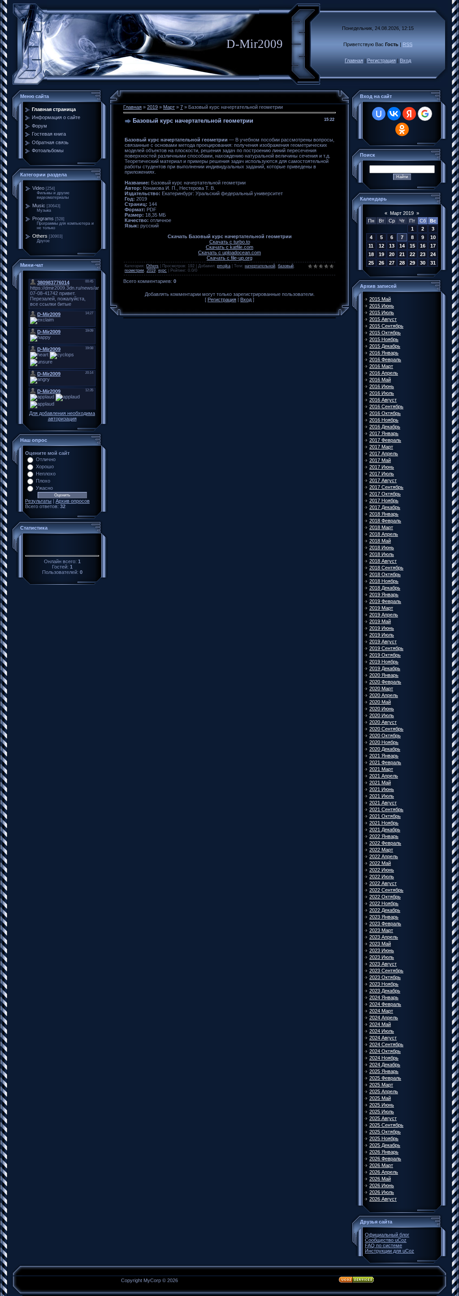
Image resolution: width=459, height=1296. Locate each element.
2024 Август (383, 1037)
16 (422, 245)
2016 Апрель (383, 373)
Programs (43, 218)
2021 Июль (381, 796)
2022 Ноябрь (383, 903)
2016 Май (380, 379)
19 (381, 254)
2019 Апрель (383, 614)
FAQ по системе (383, 1245)
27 (391, 262)
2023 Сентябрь (386, 970)
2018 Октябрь (385, 574)
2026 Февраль (385, 1158)
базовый (286, 266)
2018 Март (381, 527)
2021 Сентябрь (386, 809)
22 (412, 254)
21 (402, 254)
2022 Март (381, 849)
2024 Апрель (383, 1017)
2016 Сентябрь (386, 406)
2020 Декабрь (384, 749)
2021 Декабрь (384, 829)
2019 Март (381, 608)
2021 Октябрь (385, 816)
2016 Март (381, 366)
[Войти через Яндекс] (409, 113)
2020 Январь (383, 675)
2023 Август (383, 964)
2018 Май (380, 540)
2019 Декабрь (384, 668)
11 (370, 245)
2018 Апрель (383, 534)
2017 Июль (381, 473)
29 (412, 262)
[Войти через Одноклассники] (402, 129)
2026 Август (383, 1199)
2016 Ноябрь (383, 420)
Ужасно (44, 488)
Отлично (46, 459)
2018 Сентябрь (386, 567)
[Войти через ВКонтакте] (394, 113)
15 (412, 245)
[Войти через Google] (425, 114)
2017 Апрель (383, 453)
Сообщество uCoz (386, 1240)
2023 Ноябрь (383, 984)
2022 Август (383, 883)
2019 (152, 107)
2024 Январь (383, 997)
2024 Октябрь (385, 1051)
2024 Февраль (385, 1004)
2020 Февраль (385, 681)
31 (433, 262)
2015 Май (380, 299)
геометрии (134, 270)
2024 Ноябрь (383, 1058)
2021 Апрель (383, 775)
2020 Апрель (383, 695)
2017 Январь (383, 433)
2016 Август (383, 399)
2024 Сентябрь (386, 1044)
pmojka (223, 266)
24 (433, 254)
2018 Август (383, 561)
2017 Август (383, 480)
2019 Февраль (385, 601)
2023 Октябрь (385, 977)
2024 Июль (381, 1031)
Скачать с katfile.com (229, 247)
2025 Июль (381, 1111)
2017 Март (381, 446)
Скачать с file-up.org (229, 258)
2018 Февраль (385, 520)
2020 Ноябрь (383, 742)
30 (422, 262)
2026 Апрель (383, 1172)
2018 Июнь (381, 547)
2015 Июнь (381, 305)
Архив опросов (73, 501)
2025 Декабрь (384, 1145)
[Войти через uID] (378, 113)
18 (371, 254)
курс (162, 270)
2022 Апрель (383, 856)
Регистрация (381, 60)
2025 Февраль (385, 1078)
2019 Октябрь (385, 655)
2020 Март (381, 688)
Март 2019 (402, 213)
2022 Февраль (385, 843)
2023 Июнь (381, 950)
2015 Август (383, 319)
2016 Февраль (385, 359)
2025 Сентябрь (386, 1125)
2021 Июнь (381, 789)
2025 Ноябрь (383, 1138)
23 (422, 254)
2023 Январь (383, 917)
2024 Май (380, 1024)
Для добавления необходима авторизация (62, 416)
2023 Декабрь (384, 990)
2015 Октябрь (385, 332)
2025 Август (383, 1118)
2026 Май (380, 1178)
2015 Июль (381, 312)
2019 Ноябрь (383, 661)
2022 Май (380, 863)
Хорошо (45, 466)
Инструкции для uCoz (389, 1250)
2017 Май (380, 460)
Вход (405, 60)
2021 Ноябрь (383, 823)
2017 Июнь (381, 467)
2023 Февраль (385, 923)
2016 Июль (381, 393)
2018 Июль (381, 554)
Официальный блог (387, 1234)
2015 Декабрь (384, 346)
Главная (354, 60)
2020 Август (383, 722)
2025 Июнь (381, 1105)
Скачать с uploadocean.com (229, 252)
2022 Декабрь (384, 910)
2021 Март (381, 769)
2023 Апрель (383, 937)
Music (38, 205)
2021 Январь (383, 755)
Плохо (43, 480)
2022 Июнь (381, 870)
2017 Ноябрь (383, 500)
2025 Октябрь (385, 1131)
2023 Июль (381, 957)
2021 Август (383, 802)
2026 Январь (383, 1152)
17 (433, 245)
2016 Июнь (381, 386)
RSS (407, 44)
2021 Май (380, 782)
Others (40, 236)
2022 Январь (383, 836)
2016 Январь (383, 352)
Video (38, 188)
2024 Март (381, 1011)
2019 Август (383, 641)
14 (402, 245)
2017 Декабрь (384, 507)
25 (371, 262)
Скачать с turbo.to (229, 241)
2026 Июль (381, 1192)
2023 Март (381, 930)
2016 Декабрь (384, 426)
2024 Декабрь (384, 1064)
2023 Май (380, 943)
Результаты (38, 501)
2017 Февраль (385, 440)
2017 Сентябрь (386, 487)
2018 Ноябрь (383, 581)
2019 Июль (381, 634)
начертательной (260, 266)
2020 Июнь (381, 708)
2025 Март (381, 1084)
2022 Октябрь (385, 896)
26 (381, 262)
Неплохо (46, 473)
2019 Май (380, 621)
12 (381, 245)
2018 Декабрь (384, 587)
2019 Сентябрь (386, 648)
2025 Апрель (383, 1091)
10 (433, 237)
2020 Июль (381, 715)
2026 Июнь (381, 1185)
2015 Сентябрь (386, 326)
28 (402, 262)
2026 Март (381, 1165)
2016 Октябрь (385, 413)
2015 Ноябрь (383, 339)
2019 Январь (383, 594)
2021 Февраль (385, 762)
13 (391, 245)
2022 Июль (381, 876)
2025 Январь (383, 1071)
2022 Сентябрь (386, 890)
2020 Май (380, 702)
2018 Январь (383, 514)
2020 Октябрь (385, 735)
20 (391, 254)
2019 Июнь (381, 628)
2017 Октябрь (385, 493)
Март (169, 107)
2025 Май (380, 1098)
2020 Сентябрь (386, 728)
